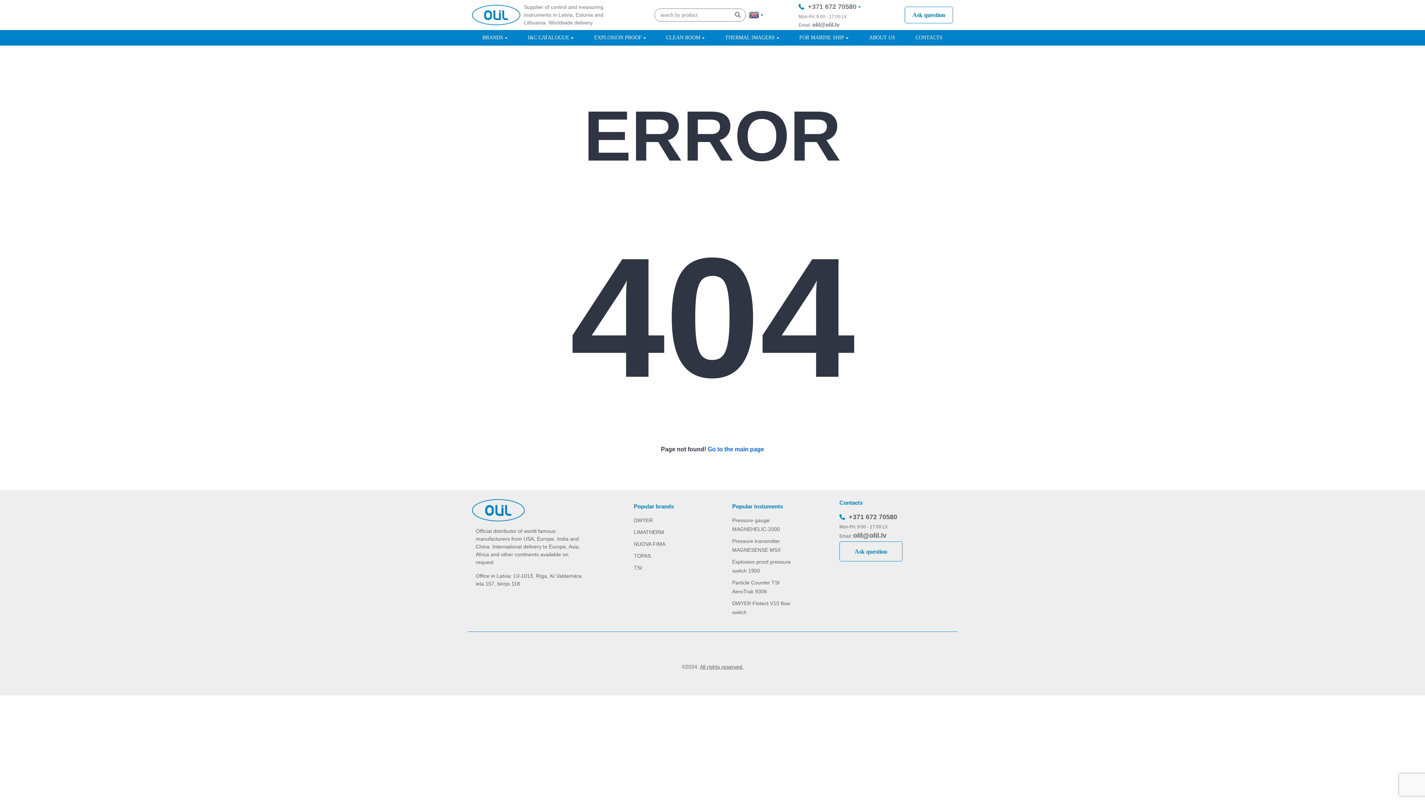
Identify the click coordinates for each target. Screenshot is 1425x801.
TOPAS (642, 556)
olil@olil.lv (825, 25)
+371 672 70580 (832, 6)
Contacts (929, 37)
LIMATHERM (649, 532)
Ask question (929, 15)
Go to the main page (736, 449)
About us (882, 37)
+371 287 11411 (832, 29)
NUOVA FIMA (649, 544)
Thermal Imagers (750, 37)
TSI (638, 568)
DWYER (643, 520)
